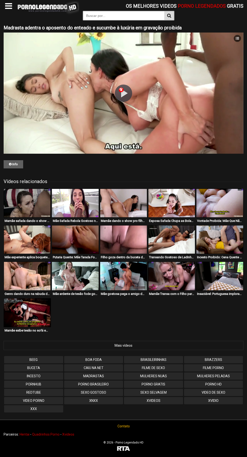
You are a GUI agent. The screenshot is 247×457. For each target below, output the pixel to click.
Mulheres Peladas (213, 376)
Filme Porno (213, 368)
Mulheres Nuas (153, 376)
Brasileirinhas (153, 360)
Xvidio (213, 401)
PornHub (33, 384)
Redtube (33, 392)
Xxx (33, 409)
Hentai (24, 434)
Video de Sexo (213, 392)
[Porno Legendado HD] (47, 13)
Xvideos (153, 401)
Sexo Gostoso (93, 392)
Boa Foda (93, 360)
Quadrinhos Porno (46, 434)
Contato (123, 426)
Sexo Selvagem (153, 392)
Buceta (33, 368)
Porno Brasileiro (93, 384)
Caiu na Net (93, 368)
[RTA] (123, 449)
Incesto (34, 376)
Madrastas (93, 376)
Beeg (33, 360)
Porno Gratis (153, 384)
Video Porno (33, 401)
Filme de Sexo (153, 368)
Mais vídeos (123, 345)
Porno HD (213, 384)
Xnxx (93, 401)
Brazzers (213, 360)
